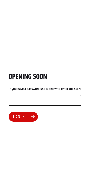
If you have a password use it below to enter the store (45, 89)
